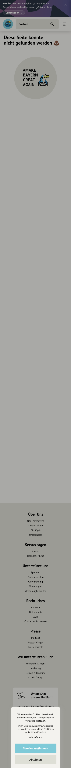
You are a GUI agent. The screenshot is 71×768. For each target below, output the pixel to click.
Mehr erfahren (35, 737)
